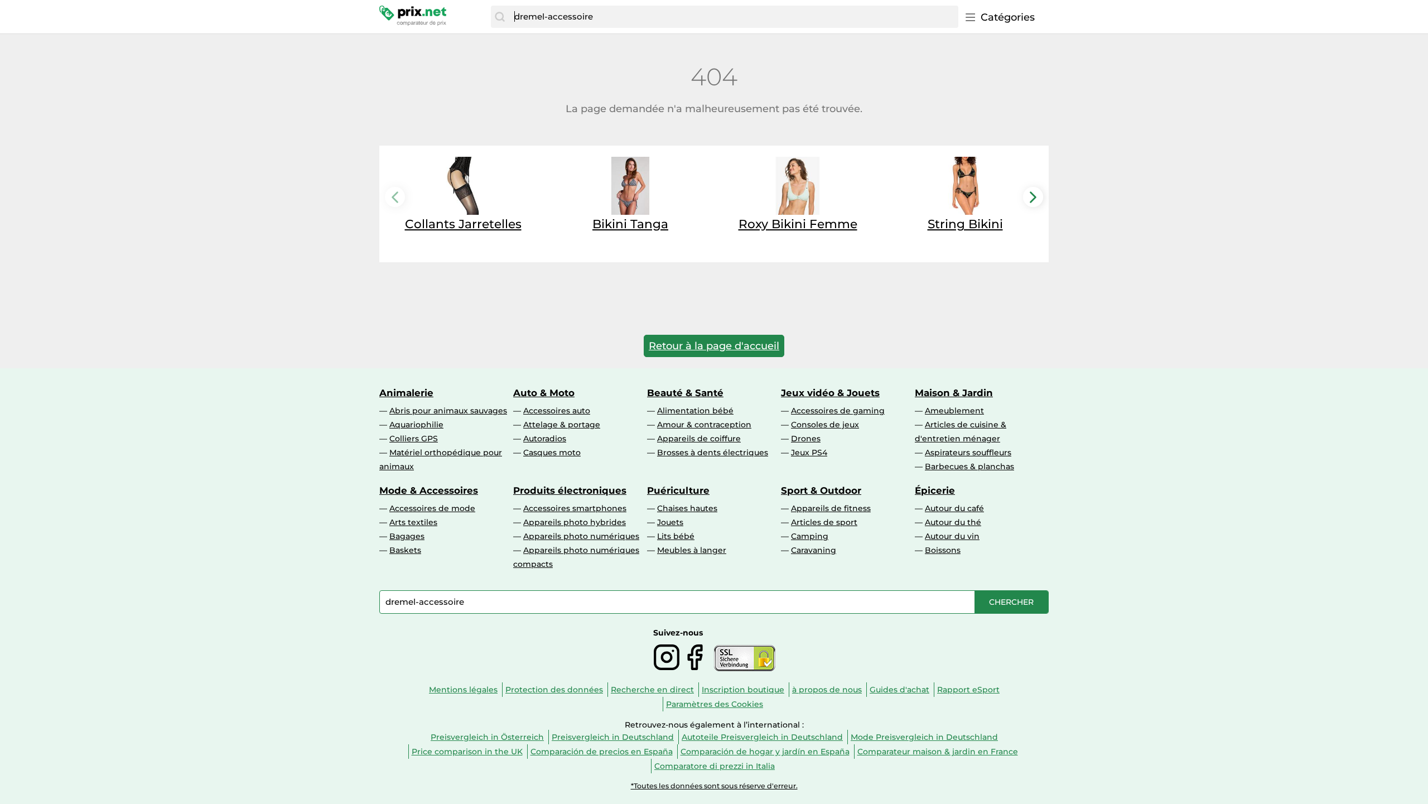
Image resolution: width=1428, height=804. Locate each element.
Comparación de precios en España (601, 752)
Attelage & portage (561, 425)
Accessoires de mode (432, 508)
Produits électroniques (569, 490)
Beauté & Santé (685, 392)
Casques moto (552, 452)
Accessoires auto (556, 411)
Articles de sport (824, 522)
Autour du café (954, 508)
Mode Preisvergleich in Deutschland (924, 737)
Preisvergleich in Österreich (487, 737)
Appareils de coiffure (699, 439)
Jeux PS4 (809, 452)
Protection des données (554, 690)
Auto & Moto (544, 392)
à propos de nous (827, 690)
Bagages (406, 536)
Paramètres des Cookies (714, 704)
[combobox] (733, 17)
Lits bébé (675, 536)
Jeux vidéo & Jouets (830, 392)
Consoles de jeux (825, 425)
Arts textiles (413, 522)
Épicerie (935, 490)
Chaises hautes (687, 508)
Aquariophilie (416, 425)
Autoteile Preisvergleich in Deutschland (762, 737)
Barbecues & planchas (969, 466)
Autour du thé (953, 522)
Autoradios (544, 439)
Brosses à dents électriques (712, 452)
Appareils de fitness (831, 508)
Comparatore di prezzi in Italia (714, 766)
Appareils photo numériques (581, 536)
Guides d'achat (899, 690)
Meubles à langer (691, 550)
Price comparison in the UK (467, 752)
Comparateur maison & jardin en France (937, 752)
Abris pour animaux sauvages (448, 411)
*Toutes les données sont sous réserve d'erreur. (714, 786)
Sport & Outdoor (821, 490)
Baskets (405, 550)
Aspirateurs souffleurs (968, 452)
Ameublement (954, 411)
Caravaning (813, 550)
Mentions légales (463, 690)
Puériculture (678, 490)
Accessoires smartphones (574, 508)
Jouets (670, 522)
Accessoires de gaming (838, 411)
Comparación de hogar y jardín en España (765, 752)
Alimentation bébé (695, 411)
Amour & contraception (704, 425)
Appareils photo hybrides (574, 522)
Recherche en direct (652, 690)
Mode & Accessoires (428, 490)
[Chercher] (500, 17)
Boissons (943, 550)
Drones (806, 439)
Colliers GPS (413, 439)
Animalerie (406, 392)
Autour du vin (952, 536)
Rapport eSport (968, 690)
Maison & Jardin (954, 392)
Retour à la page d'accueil (714, 346)
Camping (809, 536)
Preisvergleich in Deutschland (613, 737)
